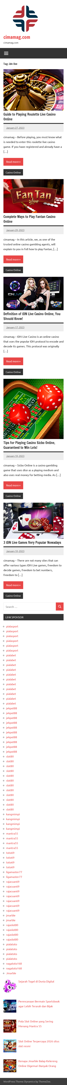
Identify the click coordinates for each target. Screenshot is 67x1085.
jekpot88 (11, 708)
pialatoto (11, 944)
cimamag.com (16, 37)
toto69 (10, 852)
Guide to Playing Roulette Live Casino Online (29, 117)
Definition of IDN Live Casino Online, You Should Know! (31, 316)
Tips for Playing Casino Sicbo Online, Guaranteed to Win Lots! (29, 445)
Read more (12, 161)
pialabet (11, 655)
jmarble (10, 915)
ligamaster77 (14, 872)
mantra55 (12, 833)
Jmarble (11, 973)
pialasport (12, 626)
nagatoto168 (14, 963)
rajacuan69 (12, 881)
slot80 (10, 756)
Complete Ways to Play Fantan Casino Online (29, 219)
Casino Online (13, 172)
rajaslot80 (12, 925)
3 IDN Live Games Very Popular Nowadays (32, 542)
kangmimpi (13, 814)
